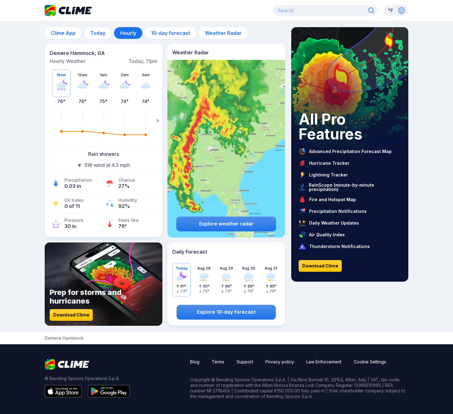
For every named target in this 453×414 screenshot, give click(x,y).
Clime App (63, 33)
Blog (194, 361)
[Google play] (109, 395)
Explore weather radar (226, 224)
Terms (218, 361)
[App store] (63, 395)
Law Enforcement (323, 361)
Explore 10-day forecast (226, 312)
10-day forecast (170, 33)
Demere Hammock (64, 338)
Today (97, 33)
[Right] (157, 121)
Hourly (128, 33)
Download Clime (71, 314)
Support (245, 361)
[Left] (49, 121)
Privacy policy (279, 361)
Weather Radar (223, 33)
